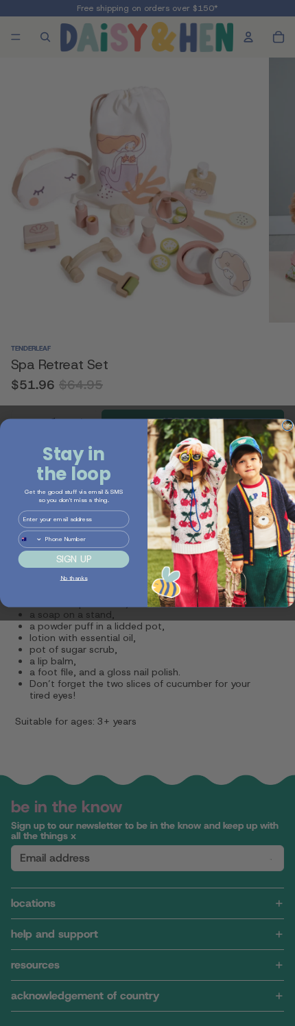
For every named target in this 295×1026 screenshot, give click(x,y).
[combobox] (30, 539)
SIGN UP (74, 559)
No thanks (74, 577)
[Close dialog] (288, 426)
